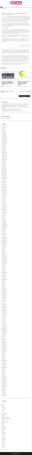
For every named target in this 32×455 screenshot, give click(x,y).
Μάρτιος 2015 (4, 323)
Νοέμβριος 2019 (4, 241)
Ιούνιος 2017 (3, 284)
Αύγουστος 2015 (4, 316)
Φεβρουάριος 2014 (4, 342)
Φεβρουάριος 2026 (4, 134)
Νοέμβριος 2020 (4, 224)
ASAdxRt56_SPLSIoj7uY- (12, 14)
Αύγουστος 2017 (4, 281)
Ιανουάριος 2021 (4, 222)
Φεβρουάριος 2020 (4, 237)
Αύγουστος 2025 (4, 143)
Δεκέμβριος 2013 (4, 345)
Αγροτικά (3, 405)
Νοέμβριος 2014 (4, 329)
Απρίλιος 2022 (4, 202)
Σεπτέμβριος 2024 (4, 159)
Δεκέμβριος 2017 (4, 275)
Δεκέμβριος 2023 (4, 172)
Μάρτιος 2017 (4, 288)
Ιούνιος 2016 (3, 301)
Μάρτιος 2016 (4, 306)
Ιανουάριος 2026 (4, 136)
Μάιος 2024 (3, 165)
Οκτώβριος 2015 (4, 313)
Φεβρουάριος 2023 (4, 187)
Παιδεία (3, 436)
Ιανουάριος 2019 (4, 256)
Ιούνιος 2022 (3, 199)
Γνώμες (3, 420)
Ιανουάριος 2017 (4, 291)
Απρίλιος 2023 (4, 184)
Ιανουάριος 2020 (4, 238)
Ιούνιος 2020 (3, 231)
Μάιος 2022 (3, 200)
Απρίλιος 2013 (4, 357)
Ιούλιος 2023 (4, 180)
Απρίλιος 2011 (4, 392)
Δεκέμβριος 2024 (4, 155)
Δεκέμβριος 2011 (4, 380)
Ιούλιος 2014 (4, 335)
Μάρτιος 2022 (4, 203)
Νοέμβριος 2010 (4, 433)
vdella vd (10, 86)
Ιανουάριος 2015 (4, 326)
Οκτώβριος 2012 (4, 366)
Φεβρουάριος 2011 (4, 395)
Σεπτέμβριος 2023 (4, 177)
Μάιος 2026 (3, 130)
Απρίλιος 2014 (4, 339)
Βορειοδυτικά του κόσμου (5, 417)
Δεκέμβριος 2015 (4, 310)
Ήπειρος (3, 430)
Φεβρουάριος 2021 (4, 221)
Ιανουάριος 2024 (4, 171)
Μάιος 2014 (3, 338)
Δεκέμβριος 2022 (4, 190)
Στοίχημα (3, 446)
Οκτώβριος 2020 (4, 225)
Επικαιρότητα (4, 429)
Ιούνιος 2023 (3, 181)
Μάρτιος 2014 (4, 341)
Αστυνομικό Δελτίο (4, 413)
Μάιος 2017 (3, 285)
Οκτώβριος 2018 (4, 260)
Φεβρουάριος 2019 (4, 254)
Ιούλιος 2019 (4, 247)
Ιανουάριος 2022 (4, 206)
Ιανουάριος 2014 (4, 344)
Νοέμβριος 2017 (4, 276)
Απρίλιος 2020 (4, 234)
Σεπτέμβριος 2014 (4, 332)
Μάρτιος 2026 (4, 133)
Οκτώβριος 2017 (4, 278)
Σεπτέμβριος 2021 (4, 212)
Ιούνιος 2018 (3, 266)
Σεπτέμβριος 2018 (4, 262)
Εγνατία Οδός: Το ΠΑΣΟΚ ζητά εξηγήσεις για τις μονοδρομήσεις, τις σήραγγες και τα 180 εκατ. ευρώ (8, 83)
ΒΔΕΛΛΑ (3, 416)
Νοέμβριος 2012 (4, 364)
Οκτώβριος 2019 (4, 243)
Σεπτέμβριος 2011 (4, 385)
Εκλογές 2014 (4, 426)
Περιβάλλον (3, 439)
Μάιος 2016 (3, 303)
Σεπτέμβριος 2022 (4, 194)
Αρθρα (3, 411)
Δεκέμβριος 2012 (4, 363)
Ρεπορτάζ (3, 445)
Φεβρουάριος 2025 (4, 152)
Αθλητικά (3, 407)
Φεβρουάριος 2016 (4, 307)
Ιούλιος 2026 (4, 127)
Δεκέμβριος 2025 (4, 137)
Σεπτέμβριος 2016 (4, 297)
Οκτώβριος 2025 (4, 140)
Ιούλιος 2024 (4, 162)
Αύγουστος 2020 (4, 228)
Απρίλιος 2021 (4, 218)
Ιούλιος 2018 (4, 265)
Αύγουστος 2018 (4, 263)
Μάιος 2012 (3, 373)
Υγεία (2, 448)
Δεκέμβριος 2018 (4, 257)
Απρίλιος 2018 (4, 269)
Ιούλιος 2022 (4, 197)
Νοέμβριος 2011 (4, 382)
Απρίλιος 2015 (4, 322)
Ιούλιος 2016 (4, 300)
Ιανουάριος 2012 (4, 379)
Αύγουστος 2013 (4, 351)
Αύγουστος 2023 (4, 178)
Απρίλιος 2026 (4, 131)
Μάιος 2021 (3, 216)
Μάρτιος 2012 (4, 376)
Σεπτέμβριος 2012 (4, 367)
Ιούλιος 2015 (4, 317)
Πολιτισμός (3, 442)
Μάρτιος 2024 (4, 168)
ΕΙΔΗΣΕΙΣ (3, 423)
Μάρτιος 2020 (4, 235)
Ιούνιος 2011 (3, 389)
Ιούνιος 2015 (3, 319)
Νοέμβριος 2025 (4, 139)
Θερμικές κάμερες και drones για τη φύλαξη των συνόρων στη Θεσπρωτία (12, 110)
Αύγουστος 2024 (4, 161)
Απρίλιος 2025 (4, 149)
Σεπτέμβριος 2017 (4, 279)
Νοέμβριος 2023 (4, 174)
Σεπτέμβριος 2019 (4, 244)
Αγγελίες (3, 404)
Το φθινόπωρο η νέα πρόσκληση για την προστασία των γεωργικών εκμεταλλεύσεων (14, 105)
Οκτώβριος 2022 (4, 193)
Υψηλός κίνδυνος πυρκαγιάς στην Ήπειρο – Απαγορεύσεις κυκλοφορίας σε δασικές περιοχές (24, 83)
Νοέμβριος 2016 (4, 294)
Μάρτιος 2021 (4, 219)
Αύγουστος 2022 (4, 196)
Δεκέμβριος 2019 (4, 240)
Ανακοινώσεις (4, 408)
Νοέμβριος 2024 (4, 156)
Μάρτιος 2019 (4, 253)
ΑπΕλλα (3, 410)
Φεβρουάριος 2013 (4, 360)
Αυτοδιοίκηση (4, 414)
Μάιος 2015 (3, 320)
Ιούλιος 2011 (4, 388)
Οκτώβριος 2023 (4, 175)
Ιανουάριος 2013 (4, 361)
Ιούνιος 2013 (3, 354)
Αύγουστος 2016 (4, 298)
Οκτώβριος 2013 (4, 348)
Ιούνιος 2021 (3, 215)
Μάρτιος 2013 (4, 358)
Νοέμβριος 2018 (4, 259)
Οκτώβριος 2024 (4, 158)
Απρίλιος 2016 (4, 304)
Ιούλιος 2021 (4, 213)
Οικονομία (3, 435)
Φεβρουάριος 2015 (4, 325)
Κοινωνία (3, 432)
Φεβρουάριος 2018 (4, 272)
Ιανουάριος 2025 (4, 153)
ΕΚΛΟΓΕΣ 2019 (4, 427)
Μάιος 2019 (3, 250)
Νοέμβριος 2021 (4, 209)
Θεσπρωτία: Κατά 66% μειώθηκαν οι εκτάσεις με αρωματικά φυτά (11, 109)
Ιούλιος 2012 (4, 370)
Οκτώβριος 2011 (4, 383)
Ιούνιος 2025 (3, 146)
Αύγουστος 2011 (4, 386)
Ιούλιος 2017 (4, 282)
